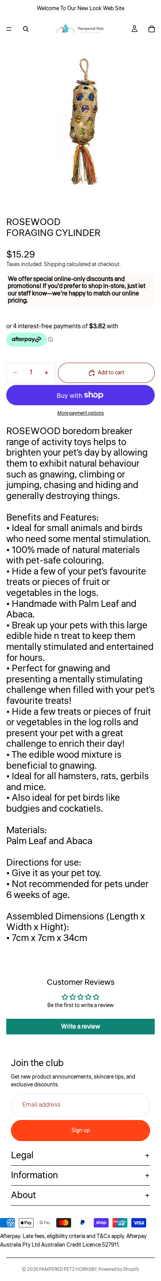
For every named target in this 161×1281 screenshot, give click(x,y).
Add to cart (111, 373)
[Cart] (151, 29)
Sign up (81, 1130)
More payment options (80, 413)
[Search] (25, 29)
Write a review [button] (80, 1026)
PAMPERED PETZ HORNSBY (68, 1269)
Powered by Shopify (118, 1269)
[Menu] (9, 29)
